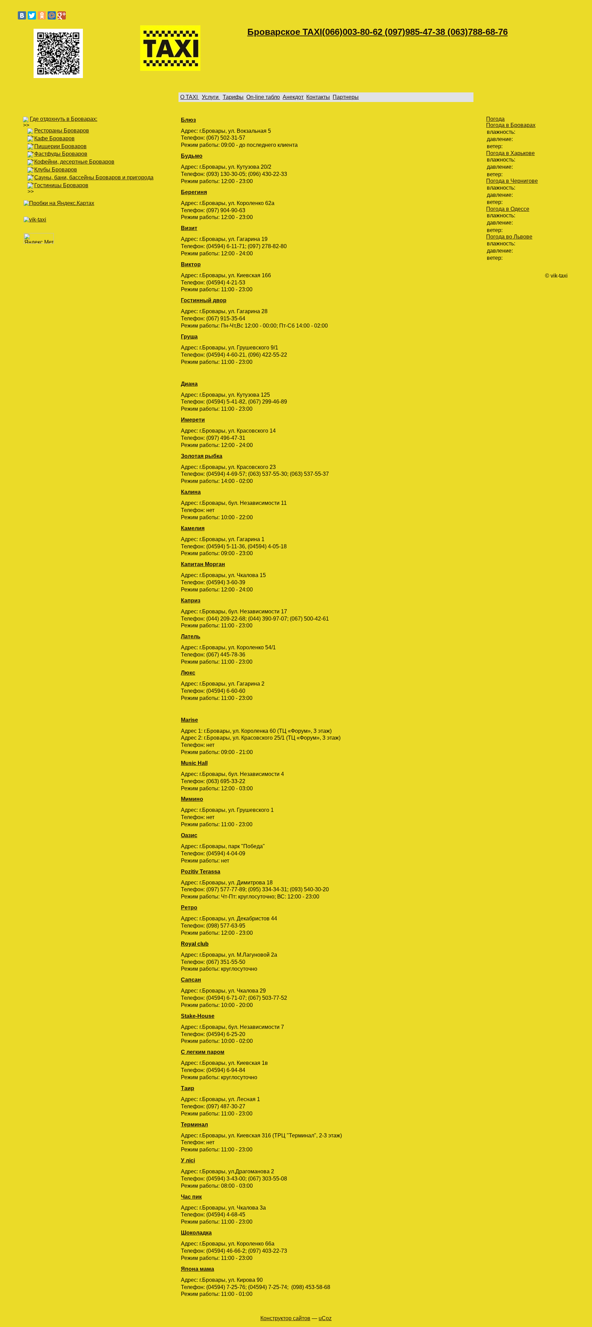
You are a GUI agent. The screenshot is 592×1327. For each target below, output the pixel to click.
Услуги (211, 97)
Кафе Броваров (54, 138)
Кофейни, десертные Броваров (74, 162)
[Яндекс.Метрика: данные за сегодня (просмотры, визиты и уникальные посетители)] (39, 238)
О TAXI (189, 97)
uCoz (325, 1318)
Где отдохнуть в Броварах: (63, 119)
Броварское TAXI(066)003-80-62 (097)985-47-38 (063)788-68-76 (377, 32)
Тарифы (233, 97)
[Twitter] (32, 15)
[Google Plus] (62, 15)
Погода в (510, 125)
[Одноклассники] (42, 15)
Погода (495, 119)
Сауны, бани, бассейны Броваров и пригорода (93, 177)
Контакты (318, 97)
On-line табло (263, 97)
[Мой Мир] (52, 15)
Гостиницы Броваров (61, 185)
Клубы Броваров (55, 170)
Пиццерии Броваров (60, 146)
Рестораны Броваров (61, 130)
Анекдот (293, 97)
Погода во (509, 237)
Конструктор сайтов (285, 1318)
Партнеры (346, 97)
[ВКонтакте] (22, 15)
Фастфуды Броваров (60, 154)
